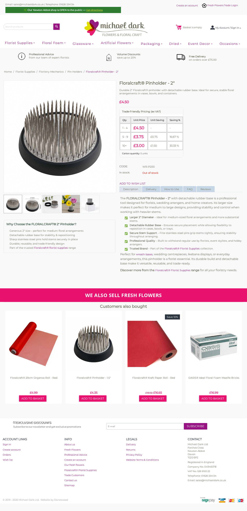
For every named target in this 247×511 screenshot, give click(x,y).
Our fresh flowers (74, 464)
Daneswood (61, 499)
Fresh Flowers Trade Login (222, 5)
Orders (7, 454)
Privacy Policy (134, 454)
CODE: (123, 166)
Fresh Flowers (72, 449)
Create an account (187, 5)
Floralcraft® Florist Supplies (182, 248)
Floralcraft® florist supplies (51, 247)
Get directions (94, 10)
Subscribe (195, 426)
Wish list (8, 459)
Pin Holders (74, 71)
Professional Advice (75, 454)
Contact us (70, 480)
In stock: (124, 172)
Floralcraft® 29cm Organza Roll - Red (33, 377)
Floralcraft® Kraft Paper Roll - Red (153, 377)
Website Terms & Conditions (142, 459)
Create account (12, 449)
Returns (130, 449)
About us (69, 444)
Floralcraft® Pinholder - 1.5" (94, 377)
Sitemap (69, 485)
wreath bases (144, 254)
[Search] (56, 27)
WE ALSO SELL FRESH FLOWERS (123, 295)
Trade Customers (74, 475)
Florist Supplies (25, 71)
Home (8, 71)
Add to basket (32, 398)
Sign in (7, 444)
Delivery (131, 444)
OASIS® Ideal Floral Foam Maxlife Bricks (213, 377)
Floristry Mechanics (51, 71)
